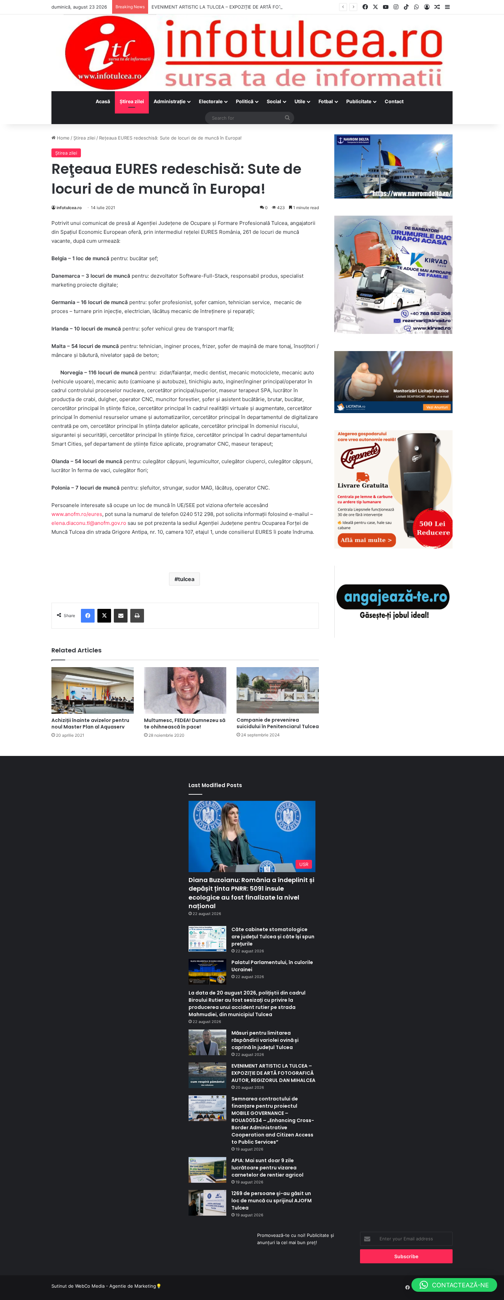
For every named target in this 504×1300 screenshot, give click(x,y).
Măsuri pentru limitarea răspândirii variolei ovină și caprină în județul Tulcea (265, 1040)
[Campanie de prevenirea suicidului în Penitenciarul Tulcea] (278, 690)
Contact (394, 101)
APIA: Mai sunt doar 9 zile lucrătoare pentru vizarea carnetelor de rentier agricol (267, 1167)
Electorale (211, 101)
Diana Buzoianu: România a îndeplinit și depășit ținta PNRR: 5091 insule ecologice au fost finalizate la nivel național (251, 893)
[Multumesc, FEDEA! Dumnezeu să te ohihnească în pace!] (185, 690)
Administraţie (169, 101)
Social (274, 101)
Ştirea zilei (132, 101)
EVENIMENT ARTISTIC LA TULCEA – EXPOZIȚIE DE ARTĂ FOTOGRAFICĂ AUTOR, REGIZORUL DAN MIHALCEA (268, 7)
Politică (244, 101)
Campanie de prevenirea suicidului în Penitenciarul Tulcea (278, 723)
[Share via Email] (121, 616)
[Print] (137, 616)
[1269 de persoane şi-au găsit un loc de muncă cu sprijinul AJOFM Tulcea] (207, 1203)
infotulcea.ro (69, 207)
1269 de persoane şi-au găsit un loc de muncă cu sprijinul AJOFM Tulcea (271, 1200)
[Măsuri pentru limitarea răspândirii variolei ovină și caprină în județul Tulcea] (207, 1042)
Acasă (103, 101)
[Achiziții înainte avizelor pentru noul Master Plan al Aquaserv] (92, 690)
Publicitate (358, 101)
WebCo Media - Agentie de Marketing (115, 1286)
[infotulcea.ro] (252, 52)
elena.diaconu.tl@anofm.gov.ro (88, 523)
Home (63, 138)
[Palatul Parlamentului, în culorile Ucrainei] (207, 972)
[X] (104, 616)
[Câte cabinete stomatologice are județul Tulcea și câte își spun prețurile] (207, 939)
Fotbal (326, 101)
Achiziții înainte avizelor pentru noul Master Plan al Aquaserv (90, 723)
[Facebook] (88, 616)
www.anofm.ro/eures (76, 514)
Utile (300, 101)
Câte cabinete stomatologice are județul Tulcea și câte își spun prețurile (272, 936)
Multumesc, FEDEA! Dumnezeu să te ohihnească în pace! (184, 723)
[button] (454, 1285)
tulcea (186, 579)
